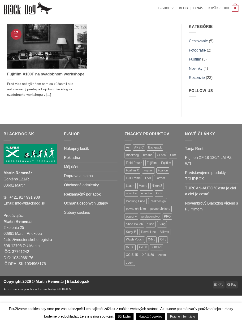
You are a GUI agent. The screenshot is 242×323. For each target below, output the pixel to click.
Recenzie (197, 78)
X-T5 (163, 239)
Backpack (155, 147)
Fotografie (197, 50)
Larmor (160, 178)
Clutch (161, 155)
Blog (183, 8)
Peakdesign (158, 201)
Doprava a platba (78, 176)
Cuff (173, 155)
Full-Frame (133, 178)
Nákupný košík (76, 149)
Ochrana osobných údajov (86, 203)
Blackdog (132, 155)
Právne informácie (182, 316)
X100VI (156, 247)
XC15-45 (132, 255)
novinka (131, 193)
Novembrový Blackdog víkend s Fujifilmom (211, 206)
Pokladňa (72, 158)
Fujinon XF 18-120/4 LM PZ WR (208, 161)
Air (128, 147)
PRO (167, 216)
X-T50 (143, 247)
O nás (198, 8)
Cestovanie (198, 41)
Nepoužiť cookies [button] (150, 316)
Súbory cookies (77, 212)
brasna (147, 155)
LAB (148, 178)
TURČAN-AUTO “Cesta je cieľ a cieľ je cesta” (210, 191)
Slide (150, 224)
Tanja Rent (194, 149)
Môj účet (71, 167)
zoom (162, 255)
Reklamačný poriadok (82, 194)
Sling (162, 224)
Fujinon (148, 170)
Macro (143, 186)
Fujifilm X (132, 170)
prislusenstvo (150, 216)
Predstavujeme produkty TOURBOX (205, 176)
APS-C (139, 147)
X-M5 (151, 239)
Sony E (131, 232)
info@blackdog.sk (30, 203)
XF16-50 (148, 255)
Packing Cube (135, 201)
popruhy (131, 216)
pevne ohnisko (136, 208)
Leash (130, 186)
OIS (159, 193)
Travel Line (148, 232)
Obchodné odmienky (81, 185)
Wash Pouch (134, 239)
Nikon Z (157, 186)
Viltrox (164, 232)
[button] (223, 8)
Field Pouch (134, 163)
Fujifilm (195, 59)
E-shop (164, 8)
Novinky (196, 68)
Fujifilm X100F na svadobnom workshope (45, 74)
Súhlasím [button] (124, 316)
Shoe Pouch (134, 224)
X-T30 (130, 247)
